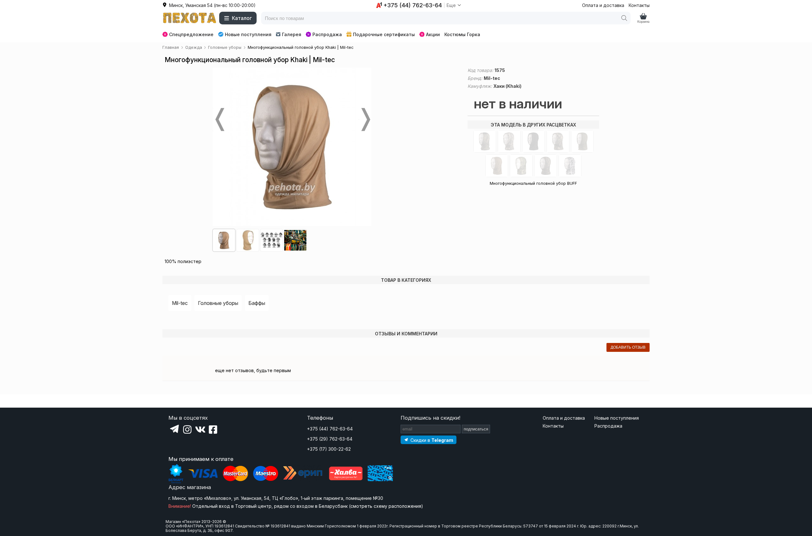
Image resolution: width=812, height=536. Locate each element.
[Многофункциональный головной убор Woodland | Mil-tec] (558, 141)
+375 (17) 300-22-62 (329, 449)
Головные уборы (218, 303)
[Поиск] (624, 18)
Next (365, 119)
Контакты (639, 5)
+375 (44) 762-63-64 (330, 428)
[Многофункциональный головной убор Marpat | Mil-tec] (545, 166)
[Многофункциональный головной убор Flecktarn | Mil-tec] (485, 141)
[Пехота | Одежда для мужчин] (189, 18)
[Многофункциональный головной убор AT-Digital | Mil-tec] (509, 141)
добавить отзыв (628, 347)
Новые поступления (248, 34)
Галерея (291, 34)
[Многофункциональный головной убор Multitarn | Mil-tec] (521, 166)
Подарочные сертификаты (384, 34)
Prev (219, 119)
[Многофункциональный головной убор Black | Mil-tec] (533, 141)
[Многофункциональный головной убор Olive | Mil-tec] (582, 141)
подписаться (476, 429)
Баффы (256, 303)
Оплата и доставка (603, 5)
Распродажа (327, 34)
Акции (433, 34)
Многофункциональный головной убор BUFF (533, 183)
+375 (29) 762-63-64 (329, 439)
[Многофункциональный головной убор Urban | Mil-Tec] (570, 166)
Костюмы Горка (462, 34)
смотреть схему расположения (385, 506)
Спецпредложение (191, 34)
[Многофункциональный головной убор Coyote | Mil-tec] (497, 166)
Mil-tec (180, 303)
